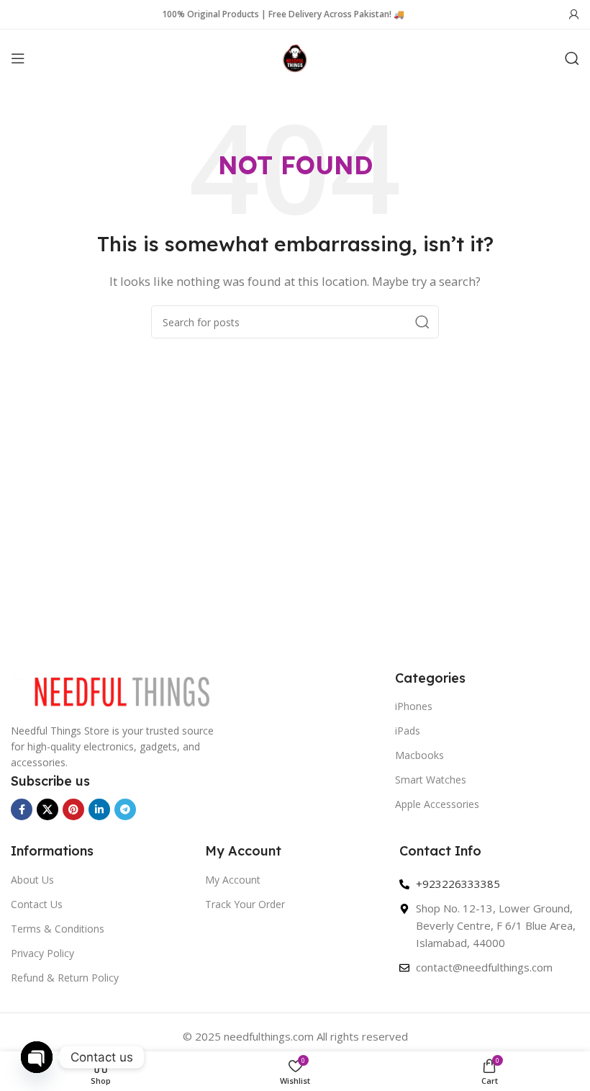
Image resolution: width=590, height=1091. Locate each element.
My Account (232, 879)
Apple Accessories (437, 804)
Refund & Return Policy (65, 977)
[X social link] (47, 809)
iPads (407, 730)
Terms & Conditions (57, 928)
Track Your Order (245, 904)
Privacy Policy (42, 953)
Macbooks (419, 755)
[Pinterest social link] (73, 809)
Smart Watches (430, 779)
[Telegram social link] (125, 809)
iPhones (413, 706)
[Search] (572, 58)
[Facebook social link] (21, 809)
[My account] (574, 14)
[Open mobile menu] (18, 58)
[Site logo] (295, 57)
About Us (32, 879)
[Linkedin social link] (99, 809)
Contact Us (37, 904)
